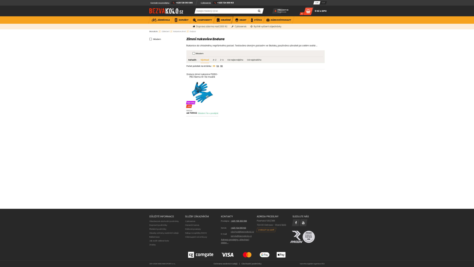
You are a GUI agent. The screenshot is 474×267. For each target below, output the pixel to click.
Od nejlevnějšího (235, 59)
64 (218, 66)
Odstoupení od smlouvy (196, 237)
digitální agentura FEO (316, 264)
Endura (193, 31)
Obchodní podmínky (251, 263)
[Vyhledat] (259, 11)
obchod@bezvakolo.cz (242, 231)
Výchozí (205, 59)
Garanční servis (192, 225)
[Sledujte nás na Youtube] (303, 222)
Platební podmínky (157, 229)
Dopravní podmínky (158, 225)
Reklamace (154, 237)
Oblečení (165, 31)
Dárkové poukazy (193, 229)
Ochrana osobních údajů (225, 263)
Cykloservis (206, 2)
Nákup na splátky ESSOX (196, 233)
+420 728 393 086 (184, 2)
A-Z (214, 59)
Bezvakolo (153, 31)
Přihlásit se (282, 10)
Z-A (222, 59)
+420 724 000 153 (225, 2)
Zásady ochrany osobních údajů (164, 233)
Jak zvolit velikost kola (159, 240)
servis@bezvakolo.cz (241, 236)
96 (221, 66)
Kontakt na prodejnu (160, 2)
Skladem (157, 39)
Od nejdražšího (254, 59)
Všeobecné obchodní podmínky (164, 221)
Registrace (281, 12)
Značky (152, 244)
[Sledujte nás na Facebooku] (296, 222)
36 (214, 66)
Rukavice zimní (179, 31)
